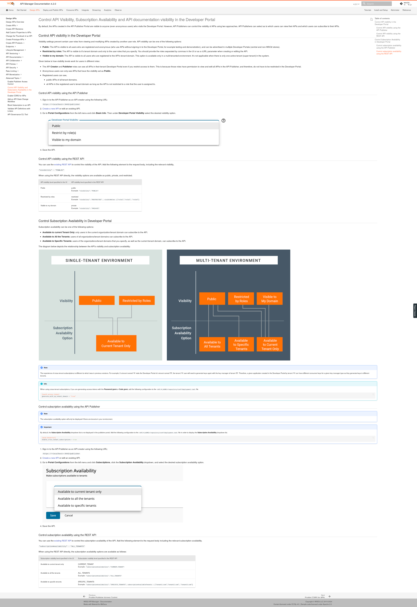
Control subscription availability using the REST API (388, 52)
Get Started (21, 10)
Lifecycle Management (15, 50)
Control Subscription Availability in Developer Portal (387, 40)
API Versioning (12, 53)
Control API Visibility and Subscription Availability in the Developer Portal (19, 89)
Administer (395, 10)
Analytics (107, 10)
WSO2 (317, 601)
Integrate (85, 10)
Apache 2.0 (327, 604)
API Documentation (14, 57)
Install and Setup (381, 10)
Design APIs (35, 10)
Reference (406, 10)
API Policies (11, 64)
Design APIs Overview (15, 22)
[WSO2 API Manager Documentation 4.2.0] (10, 3)
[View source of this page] (371, 19)
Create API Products (14, 43)
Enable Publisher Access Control (17, 82)
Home (10, 10)
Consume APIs (72, 10)
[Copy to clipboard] (373, 394)
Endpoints (10, 46)
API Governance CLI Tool (18, 114)
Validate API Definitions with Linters (19, 109)
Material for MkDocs (99, 604)
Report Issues (415, 310)
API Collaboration (13, 60)
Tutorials (367, 10)
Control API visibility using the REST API (388, 34)
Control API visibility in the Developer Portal (385, 23)
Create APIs (11, 25)
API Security (11, 67)
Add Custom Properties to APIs (18, 32)
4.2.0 (355, 4)
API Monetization (13, 74)
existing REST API (62, 164)
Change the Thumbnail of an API (19, 36)
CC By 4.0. (296, 604)
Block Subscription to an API (19, 105)
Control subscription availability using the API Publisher (388, 46)
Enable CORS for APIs (17, 96)
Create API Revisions (14, 29)
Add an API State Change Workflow (18, 100)
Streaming (96, 10)
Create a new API (50, 108)
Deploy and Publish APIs (53, 10)
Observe (118, 10)
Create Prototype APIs (15, 39)
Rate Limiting (11, 71)
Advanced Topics (12, 78)
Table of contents (382, 18)
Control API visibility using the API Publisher (388, 29)
